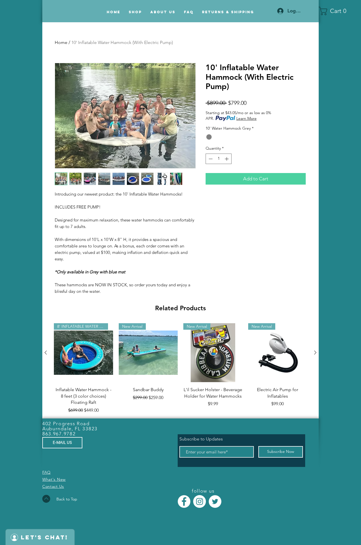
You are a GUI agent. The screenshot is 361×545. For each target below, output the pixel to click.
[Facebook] (184, 501)
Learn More (246, 118)
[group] (180, 368)
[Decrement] (209, 159)
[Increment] (227, 159)
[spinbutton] (218, 159)
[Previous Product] (45, 352)
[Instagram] (199, 501)
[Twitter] (215, 501)
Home (61, 42)
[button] (335, 11)
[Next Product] (315, 352)
